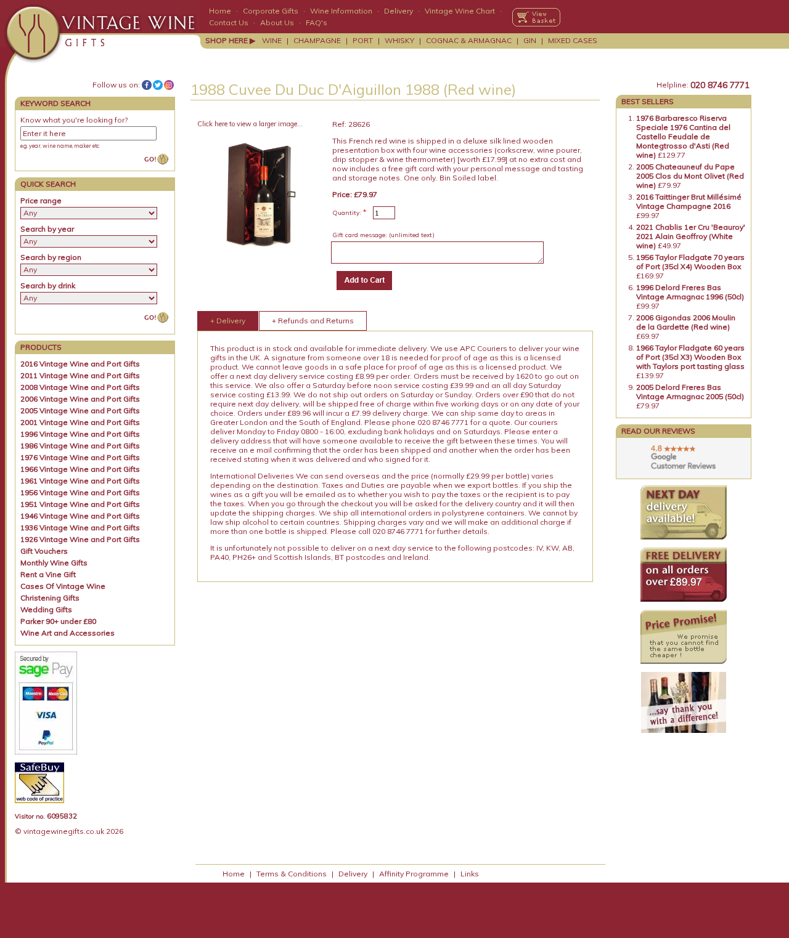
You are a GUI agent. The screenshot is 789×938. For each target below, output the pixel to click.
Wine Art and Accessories (67, 632)
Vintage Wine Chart (460, 10)
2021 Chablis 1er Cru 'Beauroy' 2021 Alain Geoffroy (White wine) (690, 236)
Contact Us (228, 22)
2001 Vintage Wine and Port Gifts (80, 422)
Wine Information (341, 10)
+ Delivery (227, 320)
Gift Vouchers (44, 551)
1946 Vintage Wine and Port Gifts (80, 515)
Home (220, 10)
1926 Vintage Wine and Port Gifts (80, 539)
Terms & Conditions (291, 873)
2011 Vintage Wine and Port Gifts (80, 375)
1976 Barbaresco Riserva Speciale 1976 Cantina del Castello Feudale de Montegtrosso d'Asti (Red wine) (683, 136)
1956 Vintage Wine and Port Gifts (80, 492)
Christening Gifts (50, 597)
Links (469, 873)
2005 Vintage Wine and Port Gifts (80, 410)
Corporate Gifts (270, 10)
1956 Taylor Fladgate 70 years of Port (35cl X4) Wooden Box (690, 262)
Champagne (317, 40)
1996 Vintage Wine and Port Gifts (80, 434)
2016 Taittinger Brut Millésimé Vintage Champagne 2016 (689, 201)
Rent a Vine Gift (48, 574)
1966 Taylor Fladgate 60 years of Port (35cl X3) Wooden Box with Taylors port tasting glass (690, 357)
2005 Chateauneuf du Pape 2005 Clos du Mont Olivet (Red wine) (690, 176)
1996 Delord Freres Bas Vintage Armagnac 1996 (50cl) (690, 292)
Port (363, 40)
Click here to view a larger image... (250, 123)
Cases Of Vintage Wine (62, 586)
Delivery (398, 10)
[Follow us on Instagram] (169, 85)
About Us (277, 22)
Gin (529, 40)
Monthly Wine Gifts (54, 562)
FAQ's (316, 22)
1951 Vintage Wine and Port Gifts (80, 504)
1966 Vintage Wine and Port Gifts (80, 469)
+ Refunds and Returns (313, 320)
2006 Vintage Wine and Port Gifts (80, 398)
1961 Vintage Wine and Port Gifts (80, 480)
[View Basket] (536, 17)
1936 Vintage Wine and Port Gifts (80, 527)
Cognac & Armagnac (469, 40)
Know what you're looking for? (74, 119)
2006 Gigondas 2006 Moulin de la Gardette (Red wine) (685, 322)
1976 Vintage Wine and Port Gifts (80, 457)
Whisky (399, 40)
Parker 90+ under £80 (58, 621)
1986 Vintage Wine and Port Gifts (80, 445)
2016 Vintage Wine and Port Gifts (80, 363)
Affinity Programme (414, 873)
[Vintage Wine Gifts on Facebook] (147, 85)
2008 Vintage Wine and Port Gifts (80, 387)
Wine (272, 40)
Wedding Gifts (46, 609)
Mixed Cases (572, 40)
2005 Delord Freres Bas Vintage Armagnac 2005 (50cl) (690, 391)
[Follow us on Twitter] (158, 85)
